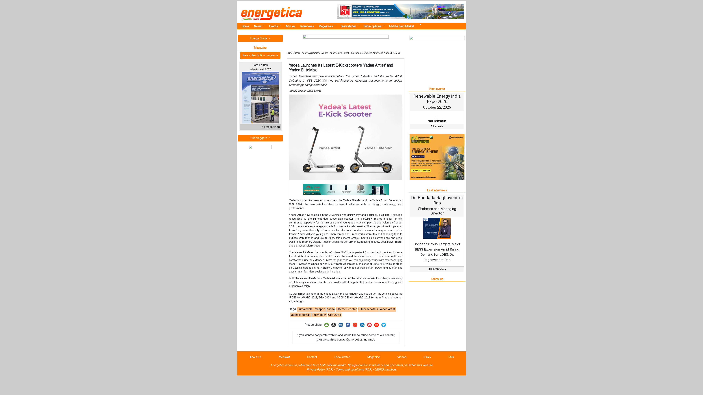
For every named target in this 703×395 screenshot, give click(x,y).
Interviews (307, 26)
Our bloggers (259, 138)
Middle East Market (401, 26)
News (258, 26)
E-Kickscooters (368, 309)
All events (437, 126)
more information (437, 120)
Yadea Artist (387, 309)
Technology (319, 315)
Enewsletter (349, 26)
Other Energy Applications (307, 53)
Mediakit (284, 357)
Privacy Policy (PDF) (320, 369)
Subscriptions (373, 26)
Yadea (331, 309)
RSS (451, 357)
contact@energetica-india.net (355, 339)
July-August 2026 (260, 69)
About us (255, 357)
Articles (290, 26)
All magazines (271, 127)
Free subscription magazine (260, 55)
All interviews (437, 269)
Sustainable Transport (311, 309)
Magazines (326, 26)
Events (274, 26)
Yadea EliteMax (300, 315)
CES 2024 (334, 315)
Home (245, 26)
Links (427, 357)
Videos (401, 357)
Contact (312, 357)
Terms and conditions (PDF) (354, 369)
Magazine (373, 357)
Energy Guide (259, 38)
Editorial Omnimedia (333, 365)
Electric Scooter (346, 309)
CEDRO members (385, 369)
